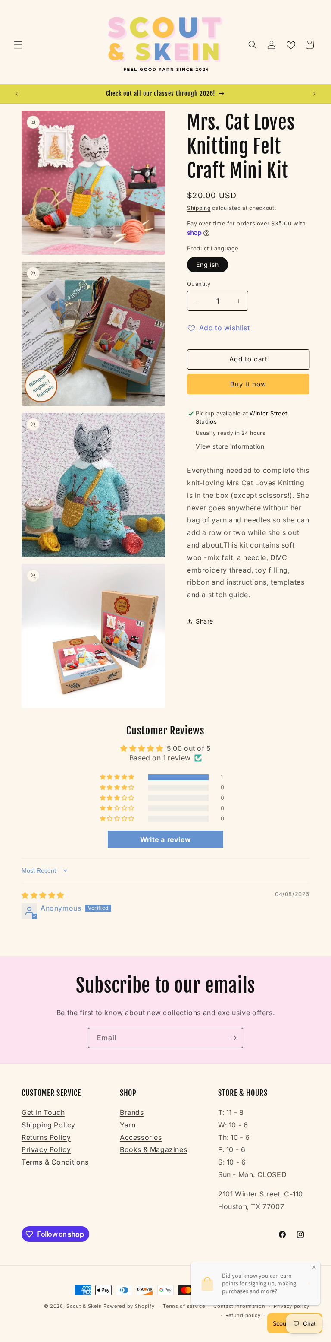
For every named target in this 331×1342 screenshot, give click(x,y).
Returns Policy (46, 1137)
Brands (132, 1112)
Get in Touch (43, 1112)
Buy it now (248, 384)
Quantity (198, 283)
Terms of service (184, 1306)
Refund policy (243, 1315)
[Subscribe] (233, 1038)
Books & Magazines (153, 1149)
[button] (18, 44)
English (207, 264)
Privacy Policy (46, 1149)
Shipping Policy (48, 1124)
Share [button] (204, 621)
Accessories (141, 1137)
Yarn (127, 1124)
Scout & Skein (84, 1306)
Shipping (199, 208)
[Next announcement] (314, 93)
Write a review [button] (165, 839)
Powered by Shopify (129, 1306)
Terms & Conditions (55, 1162)
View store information (230, 446)
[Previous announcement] (16, 93)
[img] (43, 895)
